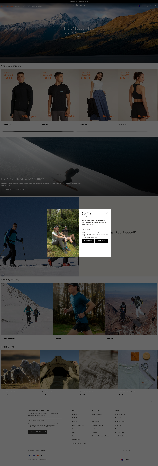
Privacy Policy (97, 235)
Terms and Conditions (90, 237)
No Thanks (101, 241)
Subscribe (88, 241)
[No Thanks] (106, 213)
